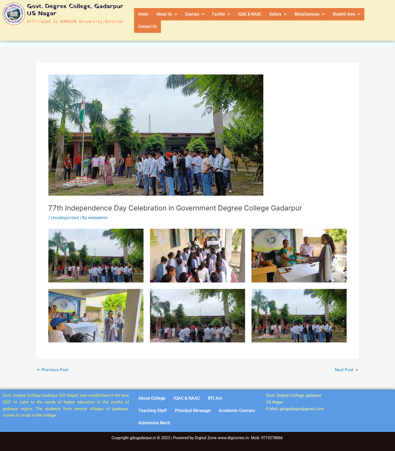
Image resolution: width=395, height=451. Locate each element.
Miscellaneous (307, 14)
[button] (166, 14)
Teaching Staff (152, 410)
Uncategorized (65, 217)
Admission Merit (154, 422)
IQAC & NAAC (249, 14)
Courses (192, 14)
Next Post (346, 370)
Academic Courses (237, 410)
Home (143, 14)
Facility (218, 14)
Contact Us (147, 26)
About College (152, 398)
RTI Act (215, 398)
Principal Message (193, 410)
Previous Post (52, 370)
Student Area (344, 14)
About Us (164, 14)
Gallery (275, 14)
